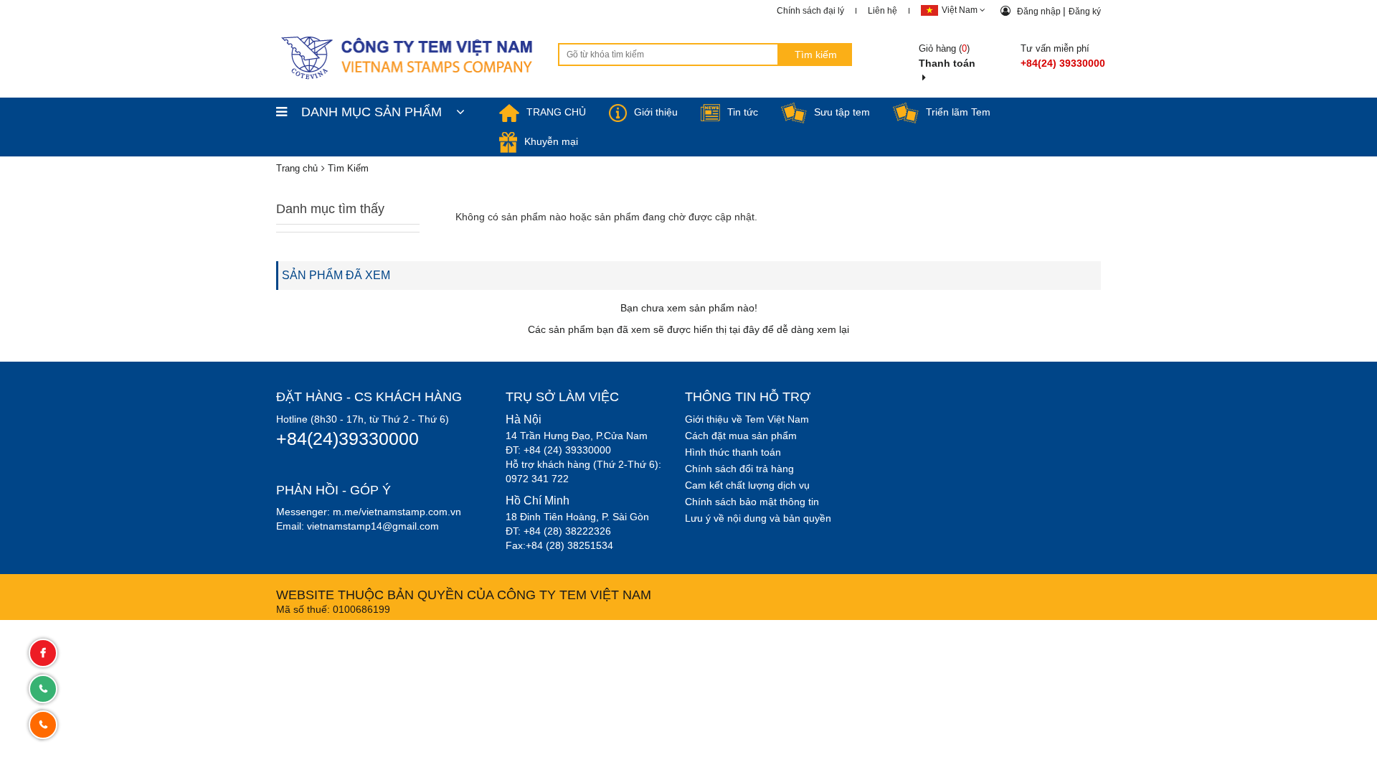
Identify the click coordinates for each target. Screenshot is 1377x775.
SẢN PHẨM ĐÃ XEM (336, 275)
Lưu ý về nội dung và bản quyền (758, 518)
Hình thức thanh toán (733, 452)
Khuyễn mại (551, 141)
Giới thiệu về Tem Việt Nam (747, 419)
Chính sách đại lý (810, 11)
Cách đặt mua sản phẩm (741, 435)
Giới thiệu (656, 112)
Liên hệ (882, 11)
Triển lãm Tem (958, 112)
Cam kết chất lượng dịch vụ (747, 485)
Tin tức (742, 112)
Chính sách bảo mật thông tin (752, 501)
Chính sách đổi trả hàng (739, 468)
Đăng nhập (1040, 11)
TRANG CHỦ (556, 112)
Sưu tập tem (842, 112)
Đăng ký (1085, 11)
